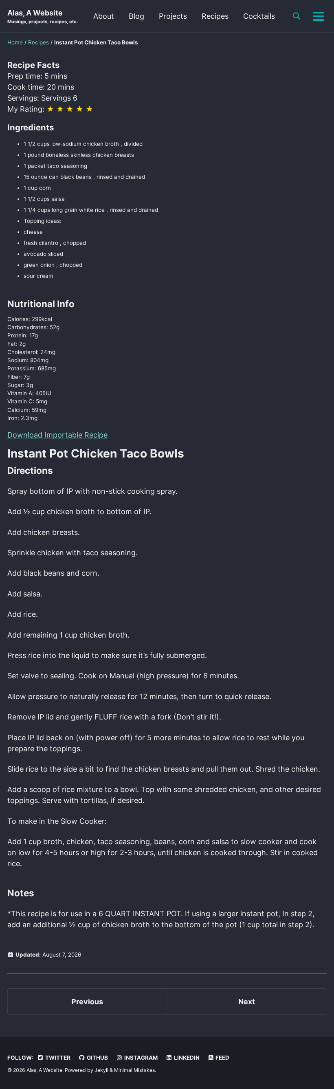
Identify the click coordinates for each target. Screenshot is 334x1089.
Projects (173, 16)
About (103, 16)
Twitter (57, 1057)
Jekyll (101, 1070)
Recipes (215, 16)
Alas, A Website (42, 16)
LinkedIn (186, 1057)
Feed (221, 1057)
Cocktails (259, 16)
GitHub (97, 1057)
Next (246, 1001)
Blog (136, 16)
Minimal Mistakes (134, 1070)
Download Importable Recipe (57, 435)
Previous (87, 1001)
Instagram (140, 1057)
